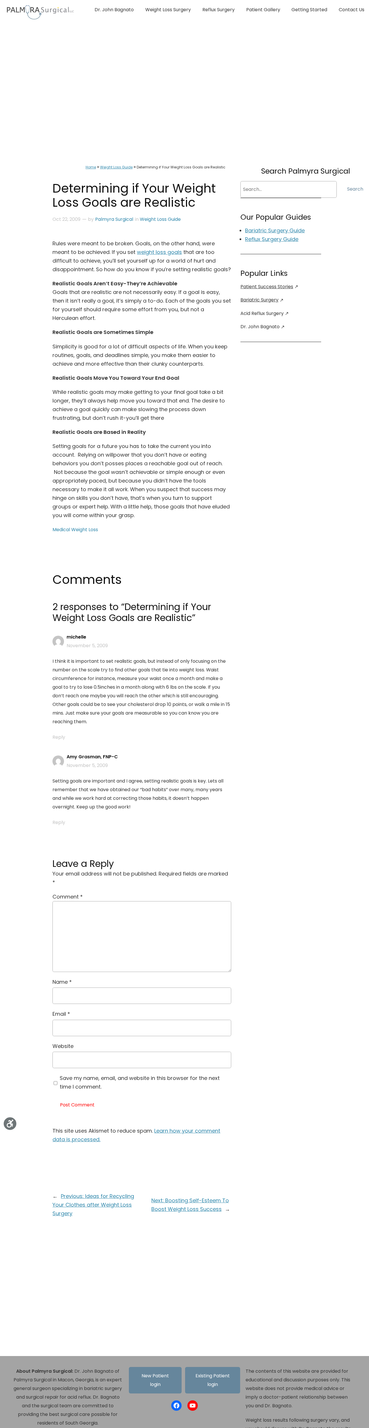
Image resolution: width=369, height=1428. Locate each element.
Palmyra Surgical (114, 219)
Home (91, 167)
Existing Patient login (212, 1380)
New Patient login (155, 1380)
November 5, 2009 (87, 645)
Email (61, 1013)
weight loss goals (159, 252)
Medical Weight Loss (75, 529)
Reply (58, 737)
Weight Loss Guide (116, 167)
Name (62, 981)
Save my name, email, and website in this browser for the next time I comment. (140, 1082)
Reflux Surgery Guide (271, 239)
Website (63, 1046)
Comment (67, 896)
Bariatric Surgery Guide (275, 230)
